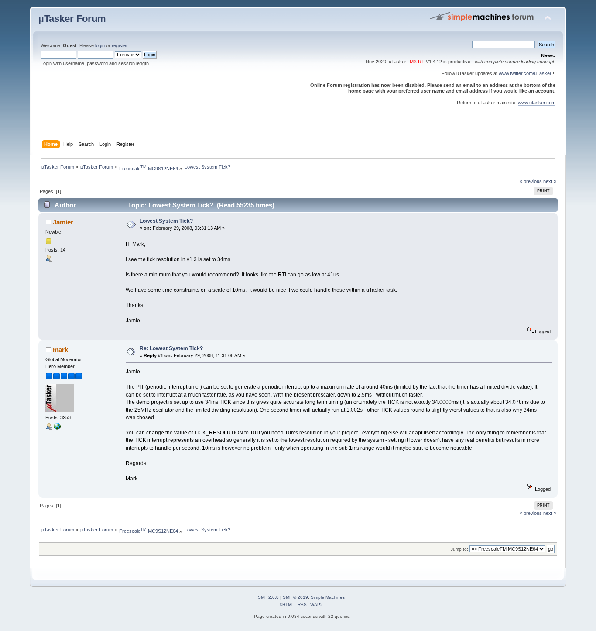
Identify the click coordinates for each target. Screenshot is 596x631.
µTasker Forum (72, 18)
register (119, 45)
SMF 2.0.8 (268, 597)
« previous (531, 181)
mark (60, 349)
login (100, 45)
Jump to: (459, 549)
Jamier (63, 222)
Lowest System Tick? (166, 221)
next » (549, 181)
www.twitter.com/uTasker (525, 73)
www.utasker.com (536, 102)
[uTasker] (57, 428)
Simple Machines (328, 597)
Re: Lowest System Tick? (171, 348)
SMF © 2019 (295, 597)
